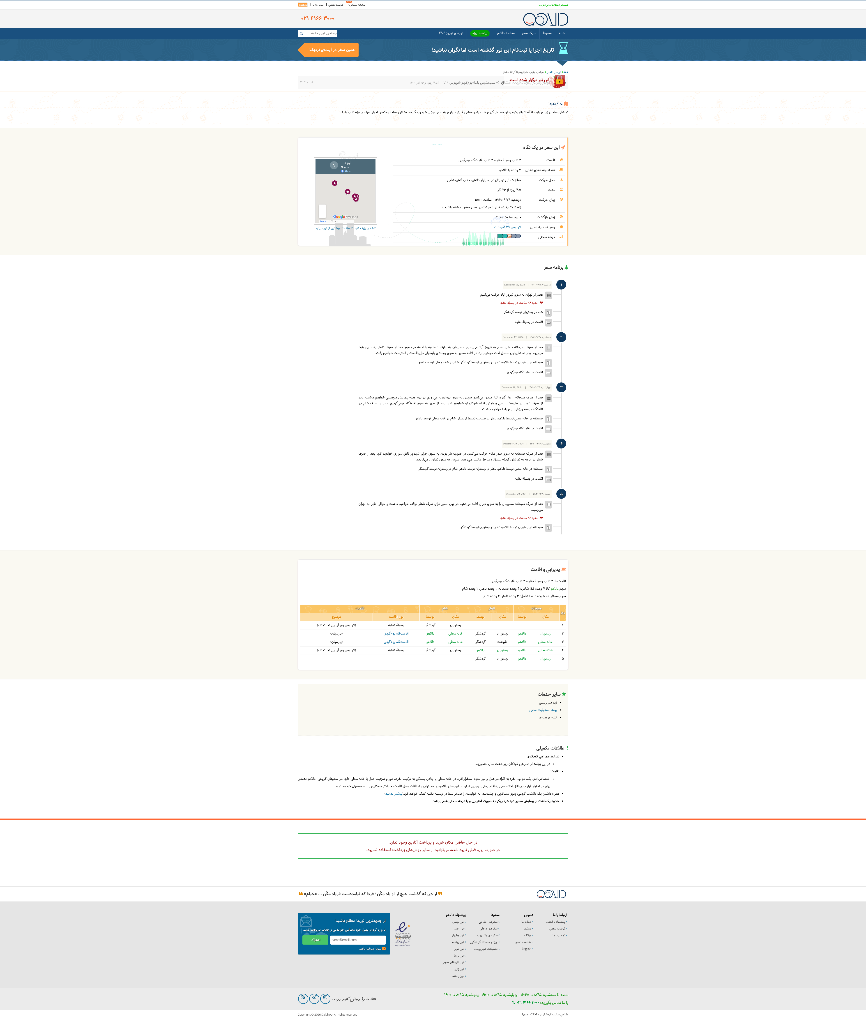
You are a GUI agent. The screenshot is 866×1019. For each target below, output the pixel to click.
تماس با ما (318, 5)
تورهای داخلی (553, 72)
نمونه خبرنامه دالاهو (370, 949)
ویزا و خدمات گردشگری (483, 942)
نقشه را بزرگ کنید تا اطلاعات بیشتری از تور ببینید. (345, 228)
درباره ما (526, 922)
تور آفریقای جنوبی (453, 962)
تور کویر (459, 949)
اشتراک (315, 940)
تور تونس (458, 922)
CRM (533, 1014)
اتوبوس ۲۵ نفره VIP (507, 227)
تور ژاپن (459, 969)
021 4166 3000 (527, 1003)
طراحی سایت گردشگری (554, 1014)
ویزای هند (458, 976)
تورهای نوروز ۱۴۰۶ (451, 33)
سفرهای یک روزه (487, 935)
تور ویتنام (458, 942)
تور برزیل (458, 955)
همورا (525, 1014)
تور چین (459, 928)
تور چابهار (458, 935)
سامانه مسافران (356, 5)
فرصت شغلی (335, 5)
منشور (527, 928)
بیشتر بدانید (393, 794)
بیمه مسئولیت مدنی (543, 710)
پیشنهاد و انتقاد (555, 922)
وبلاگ (527, 935)
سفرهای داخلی (488, 928)
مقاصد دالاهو (506, 33)
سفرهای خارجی (488, 922)
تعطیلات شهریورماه (485, 949)
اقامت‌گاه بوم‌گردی (396, 634)
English (303, 4)
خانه (562, 33)
